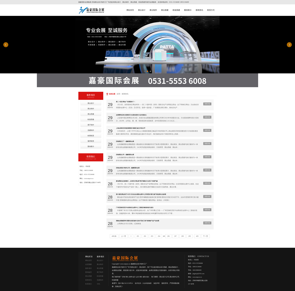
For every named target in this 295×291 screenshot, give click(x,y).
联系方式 (211, 10)
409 (197, 236)
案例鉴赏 (88, 272)
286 (168, 236)
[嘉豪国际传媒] (125, 258)
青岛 (126, 277)
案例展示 (188, 10)
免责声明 (156, 283)
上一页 (123, 236)
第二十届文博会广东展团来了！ (125, 101)
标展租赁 (91, 136)
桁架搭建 (176, 10)
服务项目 (88, 268)
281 (138, 236)
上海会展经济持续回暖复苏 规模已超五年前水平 (130, 128)
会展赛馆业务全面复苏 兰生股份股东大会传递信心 (131, 115)
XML (98, 284)
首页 (118, 94)
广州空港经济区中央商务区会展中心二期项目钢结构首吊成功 (134, 207)
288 (182, 236)
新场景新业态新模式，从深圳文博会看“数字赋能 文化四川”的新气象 (137, 181)
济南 (123, 277)
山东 (137, 277)
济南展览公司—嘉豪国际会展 (125, 154)
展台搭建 (164, 10)
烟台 (147, 277)
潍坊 (140, 277)
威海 (144, 277)
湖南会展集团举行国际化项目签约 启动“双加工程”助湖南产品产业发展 (137, 221)
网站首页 (130, 10)
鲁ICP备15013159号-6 (125, 283)
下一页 (205, 236)
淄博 (130, 277)
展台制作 (153, 10)
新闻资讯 (199, 10)
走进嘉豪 (88, 264)
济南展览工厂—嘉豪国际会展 (125, 141)
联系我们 (88, 284)
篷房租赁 (91, 141)
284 (159, 236)
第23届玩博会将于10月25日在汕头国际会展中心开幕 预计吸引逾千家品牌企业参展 (141, 194)
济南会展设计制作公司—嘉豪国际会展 (128, 168)
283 (152, 236)
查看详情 (207, 104)
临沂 (133, 277)
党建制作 (91, 130)
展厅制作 (91, 125)
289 (189, 236)
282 (145, 236)
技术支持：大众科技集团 (143, 283)
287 (175, 236)
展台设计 (141, 10)
